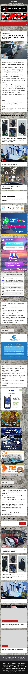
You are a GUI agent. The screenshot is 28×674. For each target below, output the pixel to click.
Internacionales (5, 135)
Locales (3, 33)
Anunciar (21, 3)
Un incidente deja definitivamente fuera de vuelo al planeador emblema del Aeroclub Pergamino (14, 492)
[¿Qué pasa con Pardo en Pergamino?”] (14, 153)
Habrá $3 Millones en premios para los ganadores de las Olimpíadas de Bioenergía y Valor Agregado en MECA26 (13, 377)
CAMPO (4, 363)
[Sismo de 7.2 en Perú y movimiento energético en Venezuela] (14, 639)
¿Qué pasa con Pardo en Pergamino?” (10, 164)
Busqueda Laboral (21, 658)
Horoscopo (21, 296)
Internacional (21, 657)
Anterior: (13, 102)
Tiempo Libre (12, 658)
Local (4, 657)
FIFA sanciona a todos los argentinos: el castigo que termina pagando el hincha (13, 625)
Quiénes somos (16, 3)
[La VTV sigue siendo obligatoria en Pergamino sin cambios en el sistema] (14, 176)
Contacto (10, 3)
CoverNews (10, 671)
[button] (2, 24)
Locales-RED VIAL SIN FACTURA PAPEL (16, 502)
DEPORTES (5, 299)
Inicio (6, 3)
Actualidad (5, 658)
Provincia (8, 183)
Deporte (3, 621)
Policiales (8, 33)
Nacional (14, 657)
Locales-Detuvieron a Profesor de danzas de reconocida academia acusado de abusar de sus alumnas (12, 509)
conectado (14, 198)
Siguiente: (13, 108)
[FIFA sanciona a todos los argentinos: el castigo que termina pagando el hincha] (14, 614)
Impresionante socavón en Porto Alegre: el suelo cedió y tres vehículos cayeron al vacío (14, 550)
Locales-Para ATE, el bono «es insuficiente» (15, 499)
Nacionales (15, 621)
